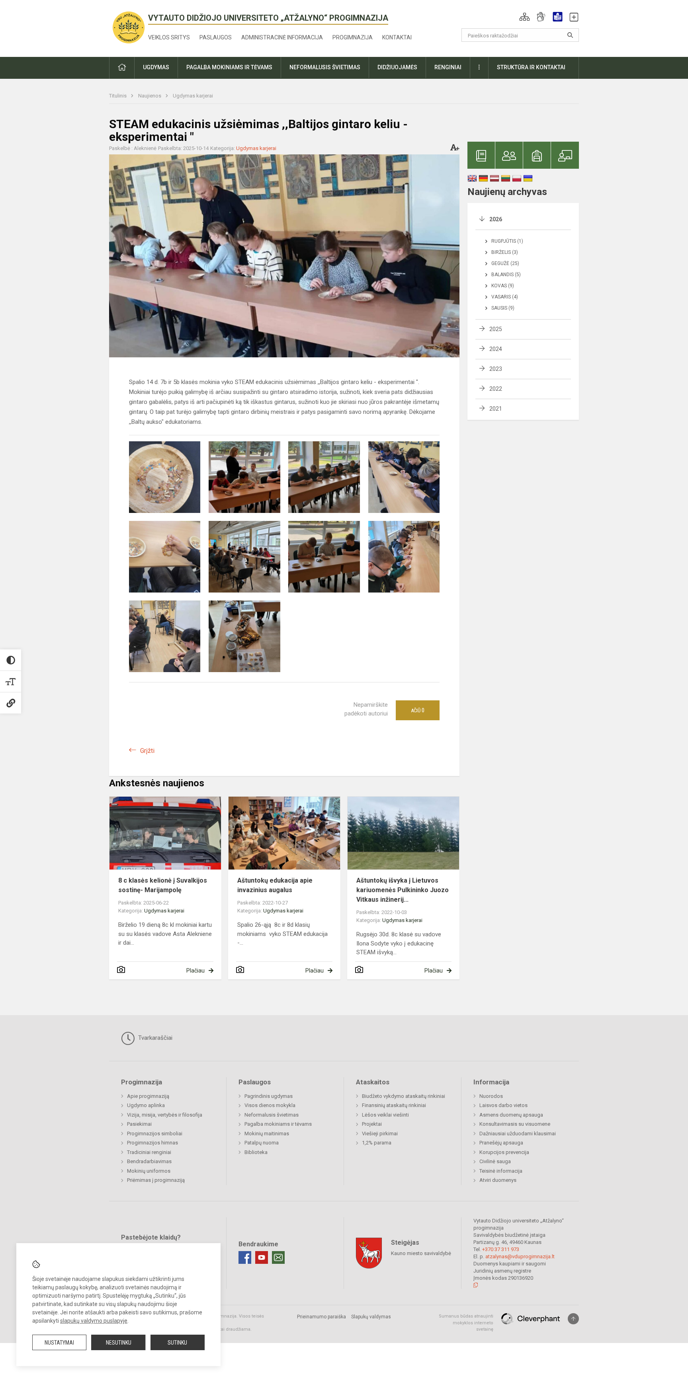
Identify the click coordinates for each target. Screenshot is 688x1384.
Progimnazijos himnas (152, 1143)
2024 (495, 349)
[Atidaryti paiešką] (570, 35)
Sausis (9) (502, 308)
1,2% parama (376, 1143)
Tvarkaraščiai (154, 1037)
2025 (495, 329)
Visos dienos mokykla (269, 1105)
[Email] (278, 1257)
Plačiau (195, 970)
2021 (495, 408)
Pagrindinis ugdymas (268, 1096)
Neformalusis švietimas (271, 1115)
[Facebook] (244, 1257)
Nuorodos (491, 1096)
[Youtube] (261, 1257)
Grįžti (147, 750)
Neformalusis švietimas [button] (324, 67)
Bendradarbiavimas (149, 1161)
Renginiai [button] (447, 67)
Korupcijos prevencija (504, 1152)
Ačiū (417, 710)
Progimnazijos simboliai (154, 1133)
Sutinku (177, 1342)
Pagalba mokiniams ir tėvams (278, 1124)
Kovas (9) (502, 285)
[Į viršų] (573, 1318)
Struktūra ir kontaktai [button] (531, 67)
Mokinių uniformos (148, 1171)
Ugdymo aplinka (146, 1105)
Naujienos (150, 96)
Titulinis (118, 96)
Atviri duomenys (497, 1180)
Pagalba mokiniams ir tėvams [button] (229, 67)
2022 (495, 389)
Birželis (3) (504, 252)
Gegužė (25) (505, 263)
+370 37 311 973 (500, 1249)
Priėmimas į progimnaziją (156, 1180)
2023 (495, 369)
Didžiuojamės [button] (397, 67)
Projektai (372, 1124)
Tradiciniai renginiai (149, 1152)
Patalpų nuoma (261, 1143)
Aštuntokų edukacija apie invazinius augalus (275, 885)
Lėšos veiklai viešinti (385, 1115)
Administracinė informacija (282, 37)
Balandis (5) (506, 274)
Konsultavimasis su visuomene (514, 1124)
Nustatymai (59, 1342)
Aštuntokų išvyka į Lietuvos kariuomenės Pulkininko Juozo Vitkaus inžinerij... (402, 890)
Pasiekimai (139, 1124)
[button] (524, 16)
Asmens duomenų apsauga (511, 1115)
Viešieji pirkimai (380, 1133)
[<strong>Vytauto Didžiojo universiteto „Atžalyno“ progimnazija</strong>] (128, 27)
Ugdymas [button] (156, 67)
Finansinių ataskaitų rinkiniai (394, 1105)
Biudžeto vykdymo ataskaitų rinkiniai (403, 1096)
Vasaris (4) (504, 297)
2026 (495, 219)
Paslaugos (215, 37)
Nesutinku (118, 1342)
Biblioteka (256, 1152)
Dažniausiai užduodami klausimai (517, 1133)
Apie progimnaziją (148, 1096)
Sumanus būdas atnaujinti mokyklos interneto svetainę (466, 1323)
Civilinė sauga (495, 1161)
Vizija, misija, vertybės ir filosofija (164, 1115)
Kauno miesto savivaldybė (421, 1253)
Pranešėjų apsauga (501, 1143)
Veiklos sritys (169, 37)
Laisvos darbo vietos (503, 1105)
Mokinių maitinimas (266, 1133)
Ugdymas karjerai (193, 96)
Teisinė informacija (500, 1171)
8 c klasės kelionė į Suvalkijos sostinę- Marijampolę (162, 885)
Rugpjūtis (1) (507, 241)
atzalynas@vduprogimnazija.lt (520, 1256)
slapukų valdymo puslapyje (93, 1321)
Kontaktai (397, 37)
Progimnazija (352, 37)
